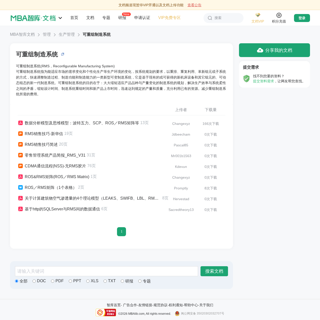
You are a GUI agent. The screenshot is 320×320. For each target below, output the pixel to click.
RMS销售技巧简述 (41, 144)
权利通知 (176, 305)
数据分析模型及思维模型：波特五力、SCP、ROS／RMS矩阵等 (82, 123)
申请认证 (142, 18)
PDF (60, 281)
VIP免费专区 (169, 18)
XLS (94, 281)
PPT (77, 281)
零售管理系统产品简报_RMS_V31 (55, 155)
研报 (122, 17)
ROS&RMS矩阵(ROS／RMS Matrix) (57, 177)
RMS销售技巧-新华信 (44, 134)
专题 (106, 18)
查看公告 (195, 5)
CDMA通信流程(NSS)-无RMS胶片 (55, 166)
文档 (90, 18)
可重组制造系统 (97, 34)
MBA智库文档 (22, 34)
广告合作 (130, 305)
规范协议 (161, 305)
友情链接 (145, 305)
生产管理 (67, 34)
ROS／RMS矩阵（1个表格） (51, 187)
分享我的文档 (278, 50)
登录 (302, 18)
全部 (24, 281)
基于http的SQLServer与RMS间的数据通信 (62, 209)
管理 (47, 34)
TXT (112, 281)
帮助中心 (191, 305)
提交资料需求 (263, 81)
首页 (74, 18)
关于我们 (206, 305)
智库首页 (114, 305)
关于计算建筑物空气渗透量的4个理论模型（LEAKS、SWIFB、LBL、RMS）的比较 (93, 198)
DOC (41, 281)
